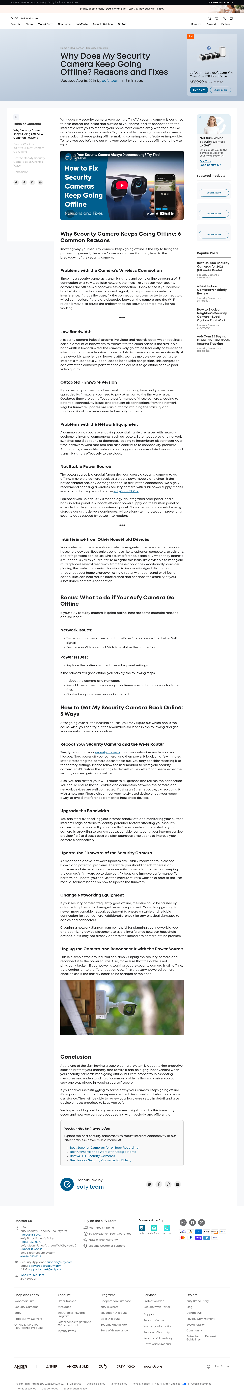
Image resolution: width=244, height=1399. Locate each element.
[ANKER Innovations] (220, 2)
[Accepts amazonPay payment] (190, 1231)
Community (194, 1330)
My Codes (64, 1307)
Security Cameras (97, 48)
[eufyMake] (55, 2)
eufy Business (109, 1307)
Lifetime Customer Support (107, 1246)
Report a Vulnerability (158, 1338)
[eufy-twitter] (201, 1222)
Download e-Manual (157, 1344)
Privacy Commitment (200, 1319)
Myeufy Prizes (67, 1331)
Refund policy (119, 1384)
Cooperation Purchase (115, 1301)
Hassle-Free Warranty (103, 1240)
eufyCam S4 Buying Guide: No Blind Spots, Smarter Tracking (213, 340)
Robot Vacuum (24, 1301)
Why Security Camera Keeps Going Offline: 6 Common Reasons (28, 134)
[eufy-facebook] (192, 1222)
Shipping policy (96, 1384)
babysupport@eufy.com (45, 1266)
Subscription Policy (75, 1389)
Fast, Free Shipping (101, 1228)
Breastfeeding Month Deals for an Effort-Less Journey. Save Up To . (122, 9)
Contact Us (194, 1313)
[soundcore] (71, 2)
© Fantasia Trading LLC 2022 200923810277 (41, 1384)
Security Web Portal (157, 1307)
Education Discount (113, 1313)
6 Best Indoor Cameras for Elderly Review (212, 290)
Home (63, 48)
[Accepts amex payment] (198, 1231)
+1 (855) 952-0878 (30, 1242)
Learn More (214, 193)
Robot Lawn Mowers (28, 1319)
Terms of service (26, 1389)
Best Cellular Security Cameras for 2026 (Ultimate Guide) (213, 267)
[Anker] (15, 2)
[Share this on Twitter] (149, 1184)
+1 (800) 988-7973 (31, 1235)
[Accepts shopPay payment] (198, 1237)
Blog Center (77, 48)
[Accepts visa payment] (215, 1237)
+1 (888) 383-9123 (30, 1256)
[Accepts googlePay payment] (223, 1231)
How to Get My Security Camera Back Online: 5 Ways (29, 162)
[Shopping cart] (217, 18)
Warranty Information (158, 1326)
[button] (142, 1230)
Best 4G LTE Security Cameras (92, 1156)
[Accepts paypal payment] (190, 1237)
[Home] (24, 18)
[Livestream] (231, 18)
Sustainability (195, 1325)
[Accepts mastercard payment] (182, 1237)
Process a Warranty (157, 1332)
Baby (17, 1313)
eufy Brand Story (197, 1301)
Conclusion (21, 172)
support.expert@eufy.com (45, 1269)
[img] (182, 1231)
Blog (189, 1307)
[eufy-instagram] (183, 1222)
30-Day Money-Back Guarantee (110, 1234)
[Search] (209, 18)
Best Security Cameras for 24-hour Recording (104, 1147)
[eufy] (43, 2)
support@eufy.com (59, 1262)
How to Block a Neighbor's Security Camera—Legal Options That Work (212, 315)
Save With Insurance (114, 1330)
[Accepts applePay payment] (206, 1231)
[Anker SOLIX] (30, 2)
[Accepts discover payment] (215, 1231)
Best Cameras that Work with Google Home (103, 1152)
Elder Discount (110, 1319)
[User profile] (224, 18)
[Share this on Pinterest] (168, 1184)
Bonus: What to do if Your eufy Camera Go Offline (28, 148)
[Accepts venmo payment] (206, 1237)
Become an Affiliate (113, 1325)
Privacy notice (141, 1384)
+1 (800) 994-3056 (31, 1249)
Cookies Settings (201, 1384)
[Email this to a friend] (177, 1184)
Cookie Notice (50, 1389)
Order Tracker (67, 1301)
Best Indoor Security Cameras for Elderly (100, 1160)
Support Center (154, 1320)
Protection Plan (154, 1301)
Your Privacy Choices (168, 1384)
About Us (75, 1384)
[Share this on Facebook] (158, 1184)
